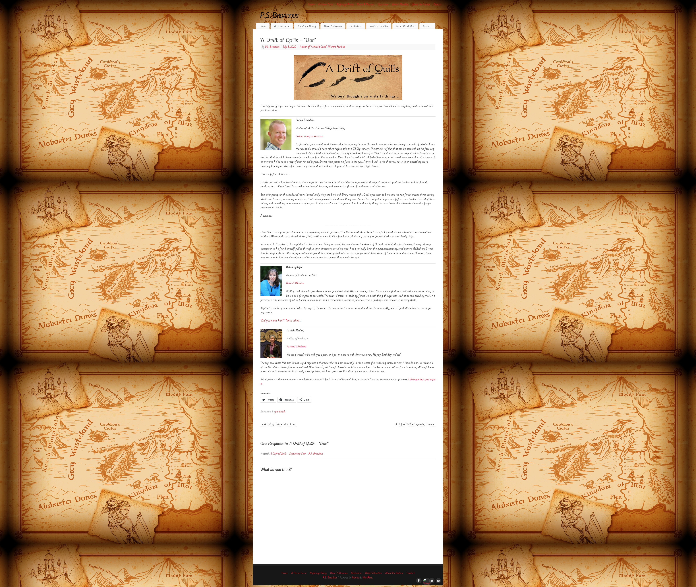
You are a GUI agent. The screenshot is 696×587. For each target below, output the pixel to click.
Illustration (383, 4)
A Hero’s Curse (325, 4)
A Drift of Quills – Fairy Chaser (278, 424)
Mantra (355, 577)
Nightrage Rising (345, 4)
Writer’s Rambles (400, 4)
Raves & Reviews (365, 4)
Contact (437, 4)
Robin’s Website (295, 283)
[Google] (425, 580)
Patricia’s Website (296, 346)
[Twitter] (431, 580)
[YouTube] (438, 580)
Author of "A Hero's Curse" (313, 46)
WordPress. (367, 577)
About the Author (421, 4)
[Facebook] (418, 580)
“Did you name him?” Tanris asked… (280, 320)
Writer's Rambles (336, 46)
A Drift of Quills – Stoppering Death (414, 424)
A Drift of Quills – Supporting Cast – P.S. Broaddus (296, 453)
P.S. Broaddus (279, 15)
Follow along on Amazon (309, 136)
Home (311, 4)
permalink (280, 411)
